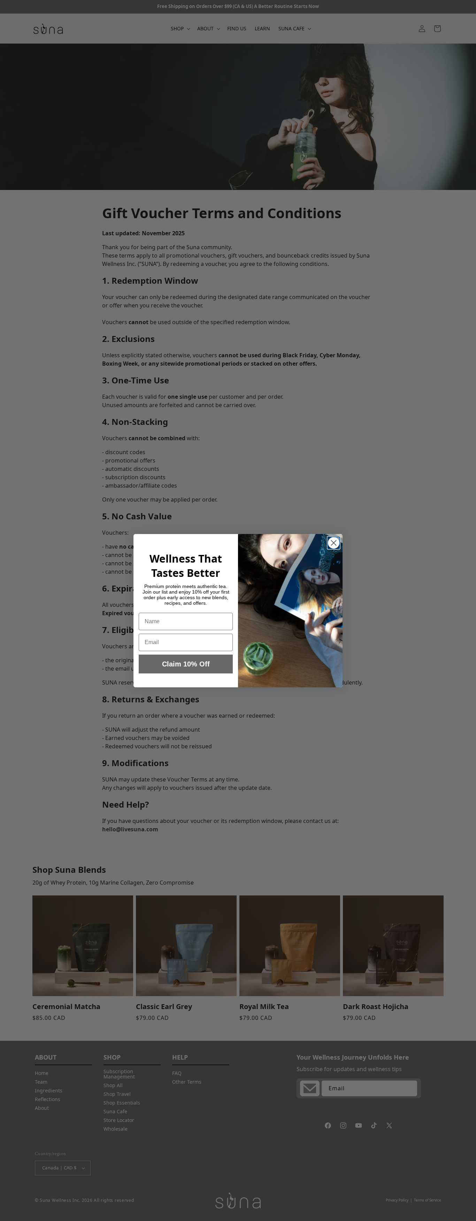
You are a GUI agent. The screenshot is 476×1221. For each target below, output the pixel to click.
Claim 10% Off (186, 664)
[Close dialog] (334, 543)
